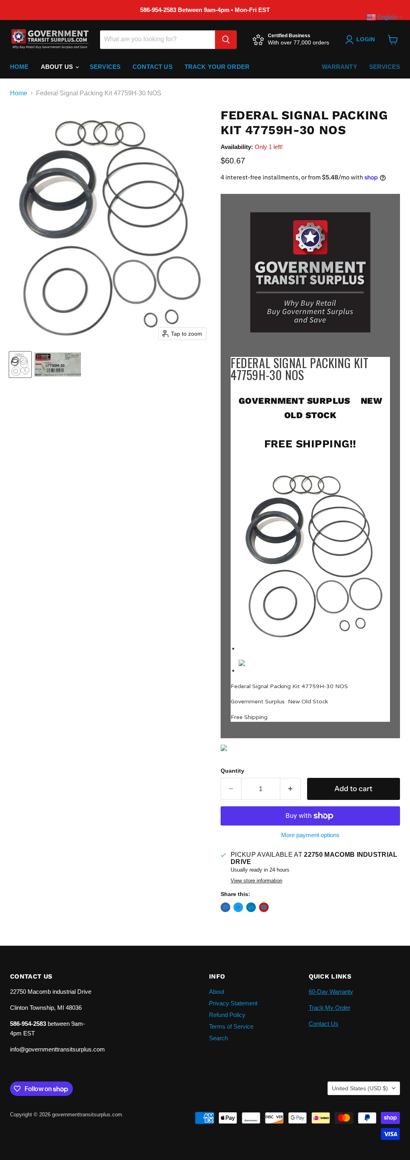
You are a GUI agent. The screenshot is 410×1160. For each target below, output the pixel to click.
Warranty (339, 66)
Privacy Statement (233, 1003)
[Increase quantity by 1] (290, 789)
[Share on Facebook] (225, 907)
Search (218, 1038)
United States (360, 1088)
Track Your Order (217, 66)
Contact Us (153, 66)
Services (105, 66)
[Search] (226, 39)
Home (19, 66)
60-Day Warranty (331, 991)
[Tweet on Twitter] (238, 907)
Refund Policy (227, 1014)
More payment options (310, 835)
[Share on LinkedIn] (251, 907)
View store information (256, 881)
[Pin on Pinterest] (264, 907)
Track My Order (329, 1007)
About (216, 991)
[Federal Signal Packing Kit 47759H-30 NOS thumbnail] (20, 364)
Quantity (232, 770)
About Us (57, 66)
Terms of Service (231, 1026)
